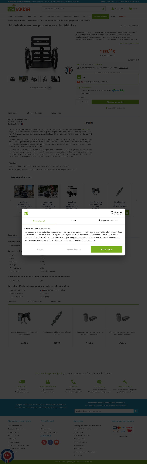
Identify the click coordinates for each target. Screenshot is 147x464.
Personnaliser (72, 249)
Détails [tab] (73, 220)
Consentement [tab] (39, 221)
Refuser (40, 249)
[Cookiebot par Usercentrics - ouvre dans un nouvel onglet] (113, 213)
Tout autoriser (106, 249)
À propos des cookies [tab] (108, 220)
